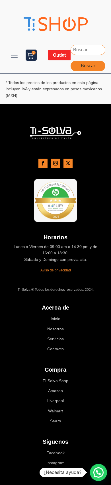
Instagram (55, 463)
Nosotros (55, 329)
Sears (55, 421)
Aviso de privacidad (55, 270)
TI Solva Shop (55, 381)
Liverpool (55, 401)
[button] (98, 472)
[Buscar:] (88, 49)
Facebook (55, 453)
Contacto (55, 349)
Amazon (55, 391)
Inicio (55, 319)
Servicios (55, 339)
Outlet (59, 55)
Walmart (55, 411)
